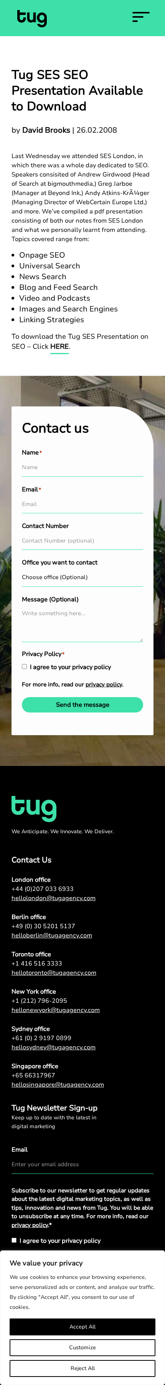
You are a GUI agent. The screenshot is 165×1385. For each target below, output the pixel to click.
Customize (82, 1347)
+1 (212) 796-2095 (39, 1001)
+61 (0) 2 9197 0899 (41, 1038)
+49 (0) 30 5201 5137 (43, 926)
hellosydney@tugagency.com (54, 1047)
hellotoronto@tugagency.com (54, 973)
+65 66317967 (33, 1075)
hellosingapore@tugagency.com (58, 1084)
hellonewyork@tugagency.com (56, 1010)
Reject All (83, 1368)
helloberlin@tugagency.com (52, 935)
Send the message (82, 705)
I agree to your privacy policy (70, 667)
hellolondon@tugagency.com (54, 898)
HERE (59, 346)
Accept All (82, 1326)
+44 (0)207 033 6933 (43, 889)
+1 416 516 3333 (37, 963)
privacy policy (104, 684)
